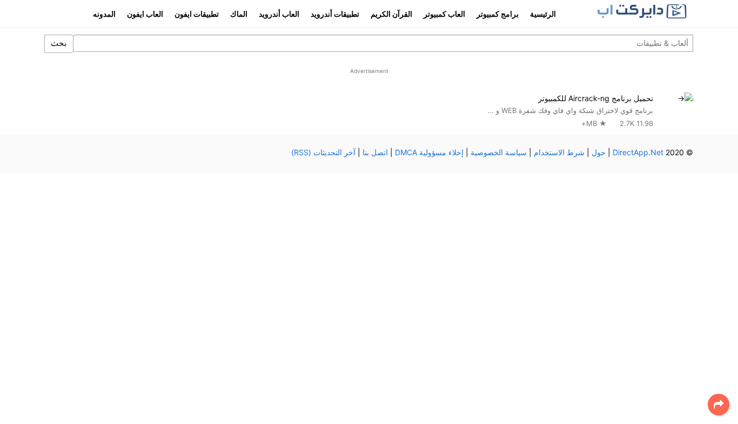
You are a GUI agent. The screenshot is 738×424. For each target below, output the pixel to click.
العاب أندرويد (279, 13)
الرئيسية (543, 13)
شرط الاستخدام (559, 152)
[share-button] (718, 404)
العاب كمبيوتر (444, 13)
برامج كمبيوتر (498, 13)
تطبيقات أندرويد (335, 13)
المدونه (104, 13)
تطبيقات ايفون (197, 13)
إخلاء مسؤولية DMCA (429, 152)
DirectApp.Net (638, 152)
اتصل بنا (375, 152)
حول (599, 152)
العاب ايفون (145, 13)
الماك (238, 13)
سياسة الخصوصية (499, 152)
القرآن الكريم (391, 13)
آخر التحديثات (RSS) (323, 152)
